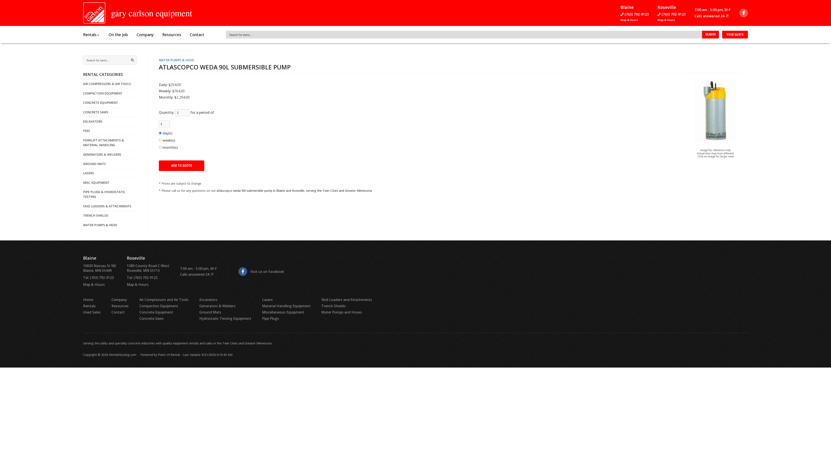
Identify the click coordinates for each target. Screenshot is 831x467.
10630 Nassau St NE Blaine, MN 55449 (99, 268)
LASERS (88, 173)
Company (145, 34)
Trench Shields (333, 306)
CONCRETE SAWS (95, 112)
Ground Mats (210, 312)
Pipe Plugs (270, 318)
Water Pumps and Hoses (341, 312)
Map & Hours (629, 20)
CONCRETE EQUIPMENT (100, 103)
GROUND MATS (94, 164)
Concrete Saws (151, 318)
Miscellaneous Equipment (283, 312)
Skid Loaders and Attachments (346, 299)
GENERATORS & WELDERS (102, 154)
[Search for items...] (132, 60)
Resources (171, 34)
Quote (735, 34)
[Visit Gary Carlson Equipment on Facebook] (743, 13)
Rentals (89, 306)
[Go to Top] (823, 459)
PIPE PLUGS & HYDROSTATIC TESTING (104, 194)
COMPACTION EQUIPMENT (102, 93)
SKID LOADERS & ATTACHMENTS (107, 206)
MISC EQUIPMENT (96, 183)
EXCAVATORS (92, 121)
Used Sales (92, 312)
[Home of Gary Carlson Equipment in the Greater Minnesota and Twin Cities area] (94, 13)
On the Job (118, 34)
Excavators (208, 299)
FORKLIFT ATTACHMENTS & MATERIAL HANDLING (103, 142)
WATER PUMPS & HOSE (100, 225)
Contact (197, 34)
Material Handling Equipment (286, 306)
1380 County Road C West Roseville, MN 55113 (148, 268)
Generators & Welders (217, 306)
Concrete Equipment (156, 312)
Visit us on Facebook (267, 271)
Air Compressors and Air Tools (163, 299)
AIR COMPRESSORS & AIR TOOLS (107, 84)
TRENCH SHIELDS (95, 215)
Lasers (267, 299)
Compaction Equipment (158, 306)
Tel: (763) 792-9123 (98, 277)
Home (88, 299)
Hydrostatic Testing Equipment (225, 318)
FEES (86, 131)
